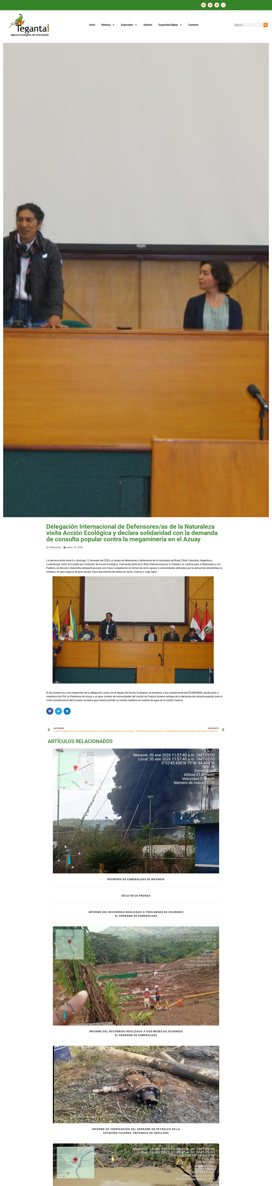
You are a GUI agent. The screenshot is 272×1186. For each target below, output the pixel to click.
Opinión (148, 24)
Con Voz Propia (129, 980)
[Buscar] (266, 25)
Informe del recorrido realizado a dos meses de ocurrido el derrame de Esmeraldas (136, 974)
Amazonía (95, 1091)
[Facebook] (203, 5)
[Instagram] (223, 5)
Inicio (92, 24)
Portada (160, 815)
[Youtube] (216, 5)
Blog (110, 815)
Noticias (106, 24)
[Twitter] (210, 5)
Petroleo (150, 815)
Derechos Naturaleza (124, 815)
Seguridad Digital (168, 24)
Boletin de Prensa (136, 895)
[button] (49, 711)
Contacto (193, 24)
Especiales (127, 24)
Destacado (157, 1091)
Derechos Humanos (117, 1091)
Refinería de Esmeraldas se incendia (136, 809)
